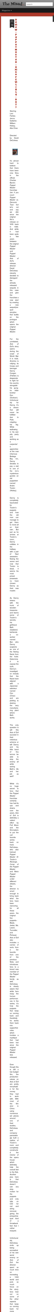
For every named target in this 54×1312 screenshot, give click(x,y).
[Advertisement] (32, 58)
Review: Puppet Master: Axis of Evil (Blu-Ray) (16, 64)
